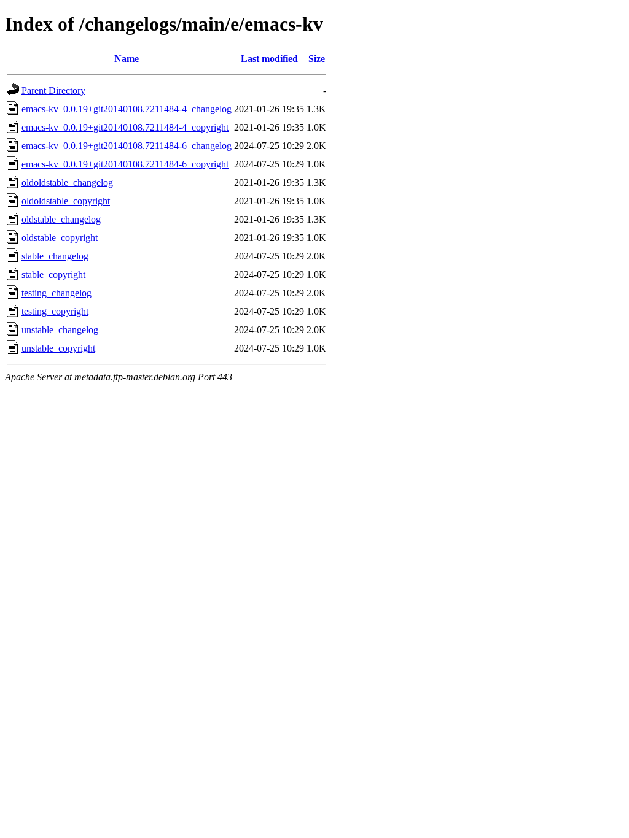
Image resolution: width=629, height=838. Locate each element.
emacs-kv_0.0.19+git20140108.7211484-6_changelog (126, 145)
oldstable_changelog (61, 219)
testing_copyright (54, 311)
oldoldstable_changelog (67, 182)
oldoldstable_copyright (65, 201)
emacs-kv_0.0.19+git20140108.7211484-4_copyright (125, 127)
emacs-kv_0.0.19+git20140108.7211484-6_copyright (125, 164)
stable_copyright (53, 274)
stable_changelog (54, 256)
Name (126, 58)
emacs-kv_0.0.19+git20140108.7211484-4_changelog (126, 109)
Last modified (269, 58)
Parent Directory (53, 90)
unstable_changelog (59, 330)
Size (316, 58)
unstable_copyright (58, 348)
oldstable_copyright (59, 238)
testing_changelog (56, 293)
